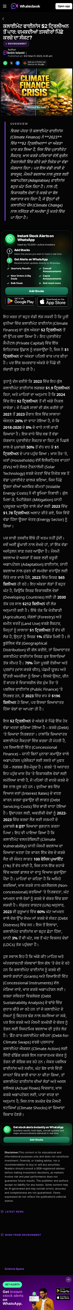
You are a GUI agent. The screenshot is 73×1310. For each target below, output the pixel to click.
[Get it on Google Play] (20, 301)
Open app (64, 6)
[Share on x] (11, 63)
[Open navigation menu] (5, 6)
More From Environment (23, 1234)
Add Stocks (36, 291)
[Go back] (3, 19)
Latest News (14, 1211)
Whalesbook (30, 6)
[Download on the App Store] (52, 301)
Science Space (14, 1268)
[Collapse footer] (68, 1280)
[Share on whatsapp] (5, 63)
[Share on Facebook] (18, 63)
